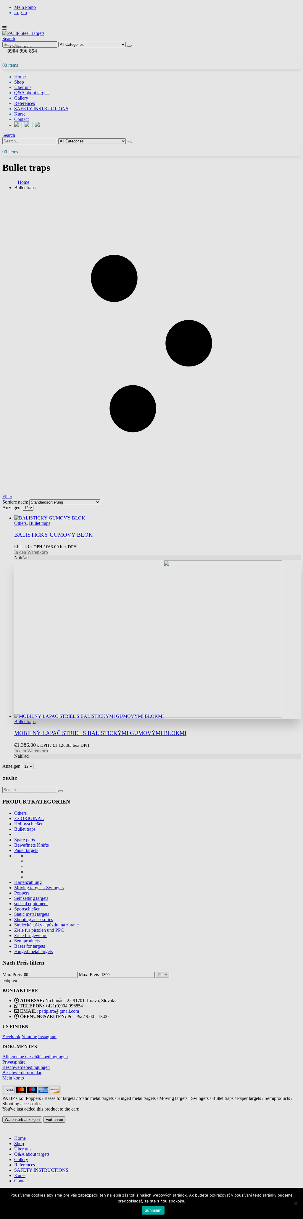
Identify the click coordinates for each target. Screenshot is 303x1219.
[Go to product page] (157, 639)
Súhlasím (153, 1210)
